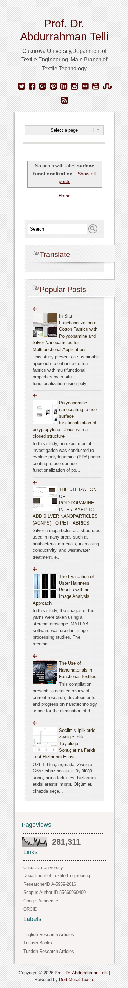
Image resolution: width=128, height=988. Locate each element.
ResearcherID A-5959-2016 (49, 884)
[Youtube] (95, 86)
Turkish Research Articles (48, 951)
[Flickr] (85, 86)
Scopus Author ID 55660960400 (54, 892)
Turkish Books (37, 942)
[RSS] (64, 100)
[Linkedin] (64, 86)
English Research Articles (48, 934)
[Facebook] (32, 86)
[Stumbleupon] (107, 86)
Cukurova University (43, 867)
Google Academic (40, 900)
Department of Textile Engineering (56, 875)
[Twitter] (21, 86)
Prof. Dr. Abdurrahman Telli (81, 972)
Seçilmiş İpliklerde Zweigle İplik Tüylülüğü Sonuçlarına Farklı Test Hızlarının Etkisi (64, 744)
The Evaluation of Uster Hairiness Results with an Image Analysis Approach (63, 590)
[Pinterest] (53, 86)
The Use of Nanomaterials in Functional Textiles (77, 670)
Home (64, 195)
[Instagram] (74, 86)
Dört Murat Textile (76, 979)
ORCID (30, 909)
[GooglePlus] (42, 86)
